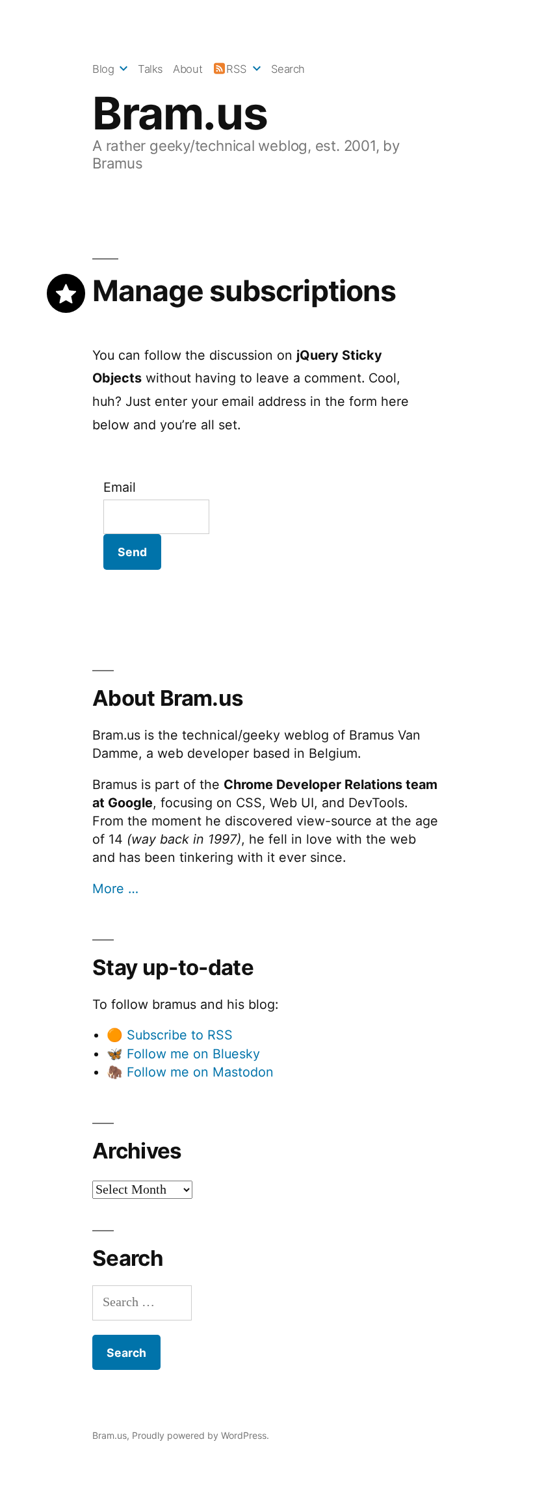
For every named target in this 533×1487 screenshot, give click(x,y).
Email (119, 487)
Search (288, 68)
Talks (150, 68)
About (187, 68)
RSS (236, 68)
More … (115, 888)
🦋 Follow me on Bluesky (183, 1054)
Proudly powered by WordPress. (200, 1435)
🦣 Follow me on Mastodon (190, 1072)
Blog (103, 68)
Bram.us (179, 113)
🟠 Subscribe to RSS (170, 1035)
